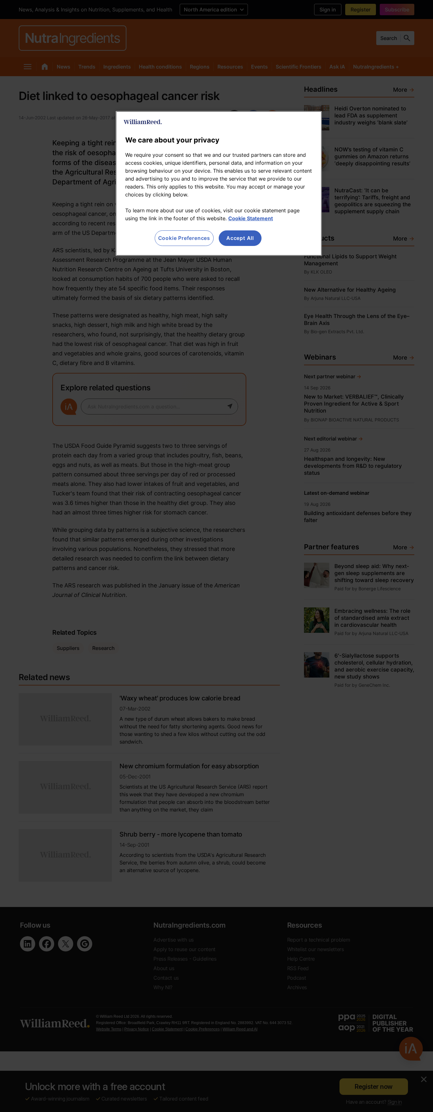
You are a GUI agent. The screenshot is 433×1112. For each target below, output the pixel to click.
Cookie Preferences (184, 238)
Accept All (240, 238)
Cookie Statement (250, 218)
